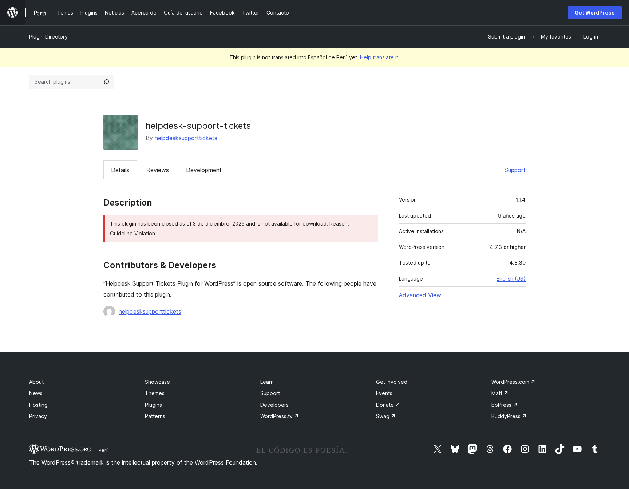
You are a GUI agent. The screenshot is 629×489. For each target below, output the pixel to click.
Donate (388, 405)
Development (204, 170)
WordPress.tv (279, 416)
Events (384, 393)
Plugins (153, 405)
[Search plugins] (106, 82)
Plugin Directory (48, 36)
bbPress (504, 405)
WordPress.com (513, 382)
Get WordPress (595, 12)
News (36, 393)
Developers (274, 405)
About (36, 382)
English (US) (511, 278)
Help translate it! (380, 57)
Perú (104, 450)
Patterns (155, 416)
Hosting (38, 405)
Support (515, 170)
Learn (267, 382)
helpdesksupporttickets (186, 138)
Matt (500, 393)
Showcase (157, 382)
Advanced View (420, 295)
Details (120, 170)
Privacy (38, 416)
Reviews (157, 170)
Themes (155, 393)
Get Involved (391, 382)
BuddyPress (509, 416)
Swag (386, 416)
